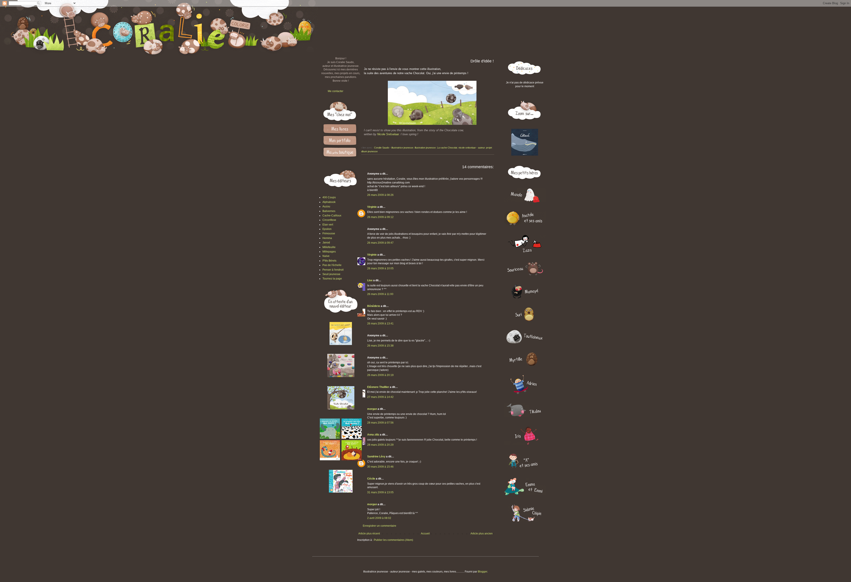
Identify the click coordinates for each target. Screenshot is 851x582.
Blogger (482, 571)
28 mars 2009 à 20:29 (380, 444)
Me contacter (335, 91)
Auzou (326, 206)
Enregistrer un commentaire (379, 525)
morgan (372, 408)
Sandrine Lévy (376, 456)
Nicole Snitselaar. (388, 134)
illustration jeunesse (425, 147)
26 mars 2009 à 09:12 (380, 217)
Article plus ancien (481, 533)
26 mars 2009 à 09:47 (380, 242)
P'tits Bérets (329, 260)
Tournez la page (332, 278)
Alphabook (329, 202)
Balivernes (328, 211)
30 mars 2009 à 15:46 (380, 466)
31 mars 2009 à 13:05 (380, 492)
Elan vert (327, 224)
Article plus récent (369, 533)
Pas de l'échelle (332, 265)
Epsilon (327, 229)
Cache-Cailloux (331, 215)
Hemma (327, 238)
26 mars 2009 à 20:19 (380, 375)
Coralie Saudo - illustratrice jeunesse (393, 147)
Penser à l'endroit (333, 269)
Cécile (371, 478)
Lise (370, 280)
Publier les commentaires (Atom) (393, 540)
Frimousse (328, 233)
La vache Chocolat (447, 147)
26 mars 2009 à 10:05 (380, 268)
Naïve (326, 256)
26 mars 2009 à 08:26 (380, 195)
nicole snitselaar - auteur (472, 147)
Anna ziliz (373, 434)
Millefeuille (329, 247)
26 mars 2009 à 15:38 (380, 345)
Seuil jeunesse (331, 274)
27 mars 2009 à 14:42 (380, 397)
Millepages (329, 251)
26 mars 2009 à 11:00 (380, 294)
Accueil (425, 533)
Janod (326, 242)
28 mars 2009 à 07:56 (380, 422)
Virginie (372, 206)
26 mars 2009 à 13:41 (380, 323)
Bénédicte (373, 306)
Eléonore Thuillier (378, 387)
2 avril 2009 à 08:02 (379, 518)
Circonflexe (329, 220)
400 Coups (329, 197)
